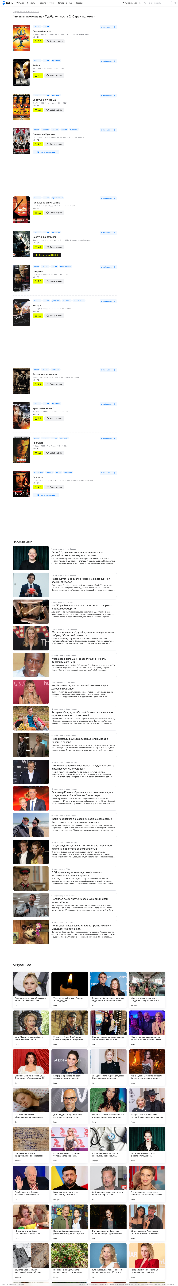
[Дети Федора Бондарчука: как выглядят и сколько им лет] (69, 1106)
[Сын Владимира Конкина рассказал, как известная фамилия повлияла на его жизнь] (31, 1184)
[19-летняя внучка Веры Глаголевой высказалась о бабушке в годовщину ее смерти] (31, 1223)
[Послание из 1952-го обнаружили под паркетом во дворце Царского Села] (31, 1145)
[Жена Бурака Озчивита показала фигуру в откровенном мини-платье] (147, 1067)
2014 (44, 240)
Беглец (37, 305)
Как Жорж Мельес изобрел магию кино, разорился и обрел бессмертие (81, 607)
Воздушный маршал (45, 236)
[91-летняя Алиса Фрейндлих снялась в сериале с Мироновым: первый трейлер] (69, 1028)
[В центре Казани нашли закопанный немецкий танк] (31, 1261)
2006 (51, 34)
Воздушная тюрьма (44, 99)
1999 (53, 137)
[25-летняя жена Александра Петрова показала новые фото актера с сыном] (147, 1223)
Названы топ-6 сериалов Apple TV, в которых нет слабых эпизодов (80, 580)
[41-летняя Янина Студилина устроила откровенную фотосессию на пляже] (69, 1145)
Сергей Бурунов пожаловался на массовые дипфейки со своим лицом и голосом (77, 554)
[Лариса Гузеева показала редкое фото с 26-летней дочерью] (108, 1028)
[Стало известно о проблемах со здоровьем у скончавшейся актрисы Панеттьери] (31, 990)
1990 (45, 412)
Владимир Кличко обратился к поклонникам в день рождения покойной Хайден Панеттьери (82, 794)
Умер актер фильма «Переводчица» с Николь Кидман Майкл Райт (78, 660)
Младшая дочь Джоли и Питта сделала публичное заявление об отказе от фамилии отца (81, 847)
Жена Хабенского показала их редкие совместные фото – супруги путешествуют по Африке (81, 820)
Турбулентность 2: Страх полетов (26, 12)
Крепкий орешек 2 (44, 408)
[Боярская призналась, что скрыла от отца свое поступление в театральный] (147, 1145)
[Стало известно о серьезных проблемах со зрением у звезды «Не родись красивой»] (147, 1184)
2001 (46, 377)
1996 (51, 206)
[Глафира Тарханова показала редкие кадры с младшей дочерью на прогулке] (69, 1067)
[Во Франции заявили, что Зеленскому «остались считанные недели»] (69, 1184)
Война (36, 65)
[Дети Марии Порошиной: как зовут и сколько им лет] (31, 1028)
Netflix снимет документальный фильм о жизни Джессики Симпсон (79, 687)
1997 (42, 103)
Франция (73, 240)
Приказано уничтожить (46, 202)
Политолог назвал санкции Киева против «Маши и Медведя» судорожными (81, 927)
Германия (80, 34)
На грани (38, 271)
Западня (38, 477)
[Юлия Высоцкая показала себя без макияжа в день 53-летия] (108, 1261)
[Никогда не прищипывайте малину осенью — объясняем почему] (69, 1261)
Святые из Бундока (44, 134)
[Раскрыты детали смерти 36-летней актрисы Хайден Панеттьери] (147, 1261)
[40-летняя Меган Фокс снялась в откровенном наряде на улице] (108, 1106)
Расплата (38, 442)
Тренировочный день (45, 374)
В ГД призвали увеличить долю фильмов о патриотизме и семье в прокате (76, 874)
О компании (11, 1284)
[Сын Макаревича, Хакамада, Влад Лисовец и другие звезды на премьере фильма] (108, 1223)
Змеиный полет (42, 31)
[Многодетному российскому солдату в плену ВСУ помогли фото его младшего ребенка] (147, 990)
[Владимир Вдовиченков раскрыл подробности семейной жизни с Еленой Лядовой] (108, 990)
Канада (87, 34)
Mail (3, 1284)
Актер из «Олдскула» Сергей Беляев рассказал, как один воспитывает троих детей (82, 714)
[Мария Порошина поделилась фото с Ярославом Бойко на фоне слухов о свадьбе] (147, 1028)
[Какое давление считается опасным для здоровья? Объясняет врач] (108, 1145)
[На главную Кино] (9, 3)
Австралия (75, 377)
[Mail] (3, 3)
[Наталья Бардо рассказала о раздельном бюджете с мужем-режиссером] (69, 1223)
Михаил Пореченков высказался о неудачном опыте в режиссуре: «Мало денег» (82, 767)
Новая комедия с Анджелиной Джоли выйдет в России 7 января (79, 740)
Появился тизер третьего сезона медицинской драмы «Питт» (79, 900)
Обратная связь (168, 1284)
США (73, 34)
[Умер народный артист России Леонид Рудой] (69, 990)
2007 (40, 69)
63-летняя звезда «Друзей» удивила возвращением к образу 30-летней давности (82, 634)
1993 (46, 309)
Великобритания (83, 240)
